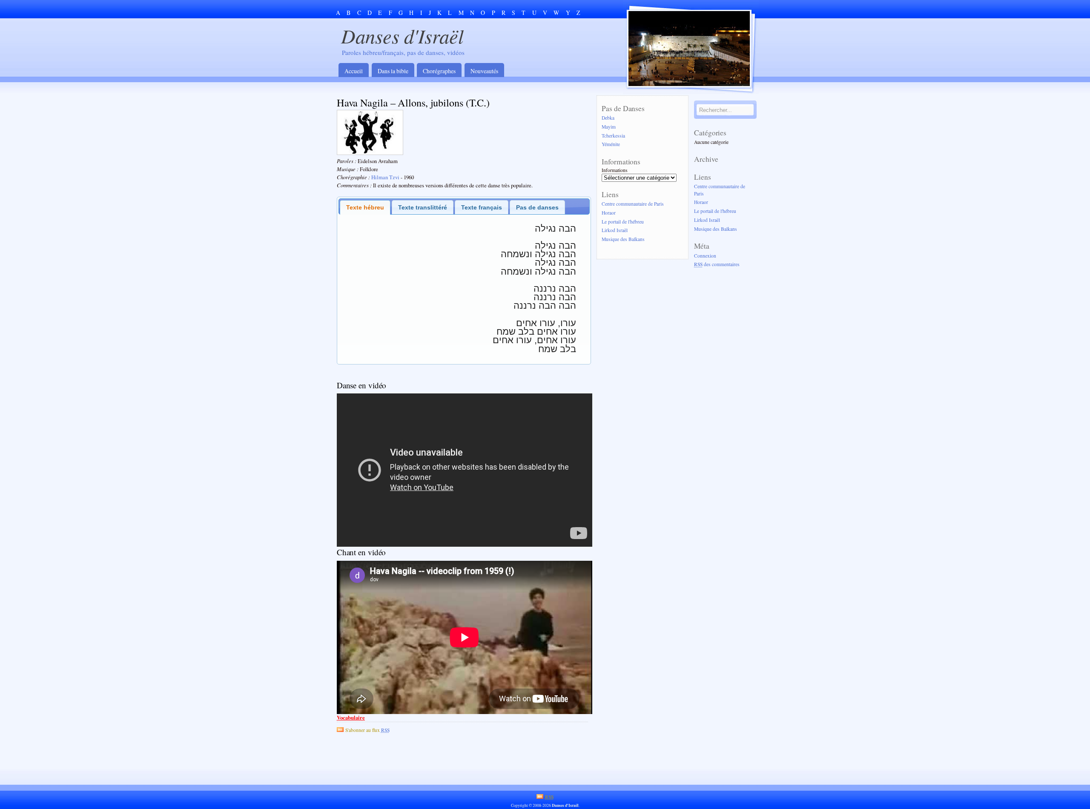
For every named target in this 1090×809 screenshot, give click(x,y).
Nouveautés (484, 71)
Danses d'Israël (402, 35)
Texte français (481, 207)
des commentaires (717, 264)
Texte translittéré (422, 207)
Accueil (353, 71)
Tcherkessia (613, 135)
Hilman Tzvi (385, 177)
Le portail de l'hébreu (623, 221)
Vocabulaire (351, 717)
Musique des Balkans (623, 239)
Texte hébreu (365, 207)
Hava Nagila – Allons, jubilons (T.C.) (413, 102)
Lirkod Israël (615, 230)
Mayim (609, 126)
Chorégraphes (439, 71)
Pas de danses (537, 207)
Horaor (609, 212)
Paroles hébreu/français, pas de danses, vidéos (403, 52)
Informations (615, 170)
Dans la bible (393, 71)
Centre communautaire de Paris (633, 204)
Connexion (705, 255)
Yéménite (611, 144)
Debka (608, 118)
